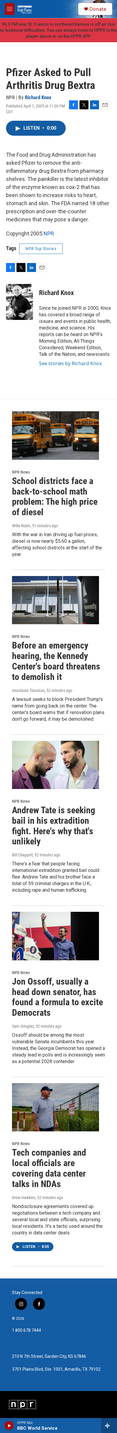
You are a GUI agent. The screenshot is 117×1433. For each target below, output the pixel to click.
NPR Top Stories (41, 248)
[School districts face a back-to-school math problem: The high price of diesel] (55, 435)
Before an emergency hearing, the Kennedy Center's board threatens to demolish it (56, 661)
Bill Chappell (22, 854)
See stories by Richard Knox (70, 363)
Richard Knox (38, 97)
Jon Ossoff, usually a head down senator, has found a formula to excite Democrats (57, 997)
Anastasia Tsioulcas (28, 690)
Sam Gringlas (23, 1026)
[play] (9, 1426)
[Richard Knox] (19, 302)
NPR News (21, 472)
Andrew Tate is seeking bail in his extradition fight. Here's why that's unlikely (53, 826)
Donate (97, 9)
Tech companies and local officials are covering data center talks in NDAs (49, 1168)
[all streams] (109, 1425)
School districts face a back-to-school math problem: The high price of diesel (55, 496)
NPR (49, 233)
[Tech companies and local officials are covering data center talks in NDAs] (55, 1107)
